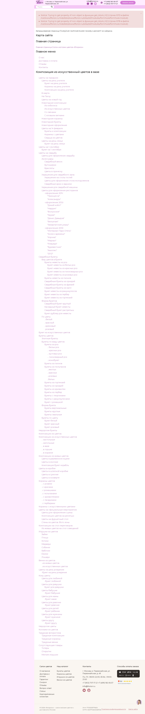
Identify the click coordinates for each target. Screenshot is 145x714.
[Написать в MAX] (95, 3)
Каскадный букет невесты (57, 307)
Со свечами (50, 112)
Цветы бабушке (49, 590)
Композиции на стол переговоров (55, 525)
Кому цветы (44, 576)
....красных (52, 373)
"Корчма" (51, 237)
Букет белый (50, 421)
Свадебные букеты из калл (57, 288)
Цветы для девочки (51, 602)
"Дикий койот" (54, 205)
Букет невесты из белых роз (61, 265)
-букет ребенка (52, 611)
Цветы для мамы (50, 596)
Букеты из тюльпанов (55, 367)
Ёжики (45, 554)
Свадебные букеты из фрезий (59, 285)
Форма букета (49, 405)
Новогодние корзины (52, 118)
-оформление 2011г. (53, 193)
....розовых (52, 376)
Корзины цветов (47, 481)
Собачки (46, 547)
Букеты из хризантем (54, 389)
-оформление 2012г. (54, 202)
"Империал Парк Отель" (59, 231)
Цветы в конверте (50, 478)
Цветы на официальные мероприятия (58, 510)
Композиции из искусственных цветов (58, 437)
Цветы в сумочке (50, 474)
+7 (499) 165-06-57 (111, 2)
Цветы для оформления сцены (57, 512)
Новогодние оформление (54, 125)
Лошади (46, 557)
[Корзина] (134, 7)
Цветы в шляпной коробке (55, 471)
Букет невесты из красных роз (62, 268)
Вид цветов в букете (52, 259)
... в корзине (47, 453)
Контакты (43, 67)
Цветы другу (48, 620)
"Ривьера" (52, 244)
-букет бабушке (52, 593)
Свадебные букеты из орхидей (59, 281)
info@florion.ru (92, 1)
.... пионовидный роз (57, 357)
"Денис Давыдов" (55, 218)
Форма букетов (49, 301)
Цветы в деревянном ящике (56, 459)
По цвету (46, 317)
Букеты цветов (46, 336)
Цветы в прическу (53, 171)
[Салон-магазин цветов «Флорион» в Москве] (39, 2)
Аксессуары (47, 159)
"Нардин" (51, 208)
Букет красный (51, 424)
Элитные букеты (50, 338)
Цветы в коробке (47, 468)
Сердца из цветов (53, 138)
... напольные (48, 443)
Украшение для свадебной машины (60, 187)
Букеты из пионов (53, 363)
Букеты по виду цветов (53, 342)
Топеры (45, 648)
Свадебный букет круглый (57, 304)
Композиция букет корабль (55, 465)
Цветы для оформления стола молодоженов (66, 181)
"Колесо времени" (56, 234)
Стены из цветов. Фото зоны (56, 522)
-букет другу (50, 623)
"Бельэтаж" (52, 221)
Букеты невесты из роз (55, 262)
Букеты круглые (52, 411)
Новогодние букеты (51, 122)
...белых (50, 379)
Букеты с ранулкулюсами (57, 399)
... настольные (48, 440)
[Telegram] (91, 3)
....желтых (51, 369)
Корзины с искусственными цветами (57, 506)
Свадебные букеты (48, 257)
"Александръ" (54, 199)
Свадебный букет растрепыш (59, 310)
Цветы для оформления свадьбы (58, 156)
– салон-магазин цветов (63, 708)
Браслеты (49, 168)
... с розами (47, 484)
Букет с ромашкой (53, 402)
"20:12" (50, 254)
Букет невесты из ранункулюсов (60, 291)
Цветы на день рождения (51, 570)
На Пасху (46, 96)
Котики (45, 541)
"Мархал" (51, 240)
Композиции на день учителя (59, 90)
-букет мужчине (52, 617)
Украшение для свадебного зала (58, 175)
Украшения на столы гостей (58, 177)
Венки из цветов (47, 560)
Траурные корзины (51, 639)
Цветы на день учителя (53, 80)
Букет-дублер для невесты (57, 313)
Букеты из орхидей (53, 386)
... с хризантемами (50, 497)
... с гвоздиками (49, 500)
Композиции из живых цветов (53, 456)
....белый (48, 319)
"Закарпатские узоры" (58, 225)
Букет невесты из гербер (56, 294)
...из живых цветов (50, 563)
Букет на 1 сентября (51, 150)
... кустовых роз (54, 354)
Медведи (46, 544)
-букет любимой (52, 581)
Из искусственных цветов (57, 109)
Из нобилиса (50, 105)
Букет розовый (51, 427)
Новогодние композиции (54, 103)
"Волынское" (53, 212)
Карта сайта (133, 709)
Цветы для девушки (52, 584)
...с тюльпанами (49, 493)
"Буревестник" (54, 247)
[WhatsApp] (88, 3)
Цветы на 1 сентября (49, 147)
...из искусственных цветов (55, 566)
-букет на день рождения (54, 572)
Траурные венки (50, 642)
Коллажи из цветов (48, 629)
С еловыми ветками (54, 115)
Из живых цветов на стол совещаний (60, 528)
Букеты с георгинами (54, 395)
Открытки (46, 651)
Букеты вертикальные (55, 408)
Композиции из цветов (50, 434)
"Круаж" (51, 215)
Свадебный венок (53, 162)
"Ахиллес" (52, 250)
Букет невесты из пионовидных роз (65, 271)
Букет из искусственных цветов (54, 332)
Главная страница (59, 47)
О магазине (45, 671)
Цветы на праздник (48, 78)
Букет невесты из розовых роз (62, 275)
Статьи (43, 691)
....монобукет (53, 360)
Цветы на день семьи (52, 141)
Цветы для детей (50, 608)
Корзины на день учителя (57, 86)
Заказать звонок (127, 2)
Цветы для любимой (52, 578)
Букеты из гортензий (54, 382)
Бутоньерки (50, 165)
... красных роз (54, 350)
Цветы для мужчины (52, 614)
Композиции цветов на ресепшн (58, 516)
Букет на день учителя (55, 83)
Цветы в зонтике (50, 462)
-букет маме (50, 599)
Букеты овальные (53, 414)
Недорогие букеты (48, 430)
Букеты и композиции (55, 131)
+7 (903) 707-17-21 (111, 4)
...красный (49, 323)
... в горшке (47, 449)
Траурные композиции (53, 635)
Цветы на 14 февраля (52, 128)
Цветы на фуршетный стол (55, 519)
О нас (41, 57)
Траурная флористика (50, 633)
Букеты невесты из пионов (57, 278)
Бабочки (46, 551)
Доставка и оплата (48, 61)
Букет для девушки (54, 587)
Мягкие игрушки (50, 655)
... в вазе (45, 446)
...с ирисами (47, 487)
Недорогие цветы (47, 626)
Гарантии (44, 679)
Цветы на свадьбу (48, 153)
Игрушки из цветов (48, 531)
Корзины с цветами (54, 134)
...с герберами (48, 503)
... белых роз (53, 347)
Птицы (45, 537)
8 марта (45, 93)
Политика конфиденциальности (113, 709)
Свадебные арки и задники (58, 184)
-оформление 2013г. (54, 228)
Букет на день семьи (54, 144)
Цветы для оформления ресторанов (60, 190)
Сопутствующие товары (50, 645)
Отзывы (42, 64)
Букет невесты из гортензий (58, 297)
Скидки (43, 682)
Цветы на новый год (52, 99)
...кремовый (50, 326)
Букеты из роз (51, 344)
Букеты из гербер (53, 392)
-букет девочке (51, 605)
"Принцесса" (53, 196)
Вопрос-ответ (46, 688)
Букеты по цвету (50, 418)
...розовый (49, 329)
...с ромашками (49, 490)
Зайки (45, 534)
